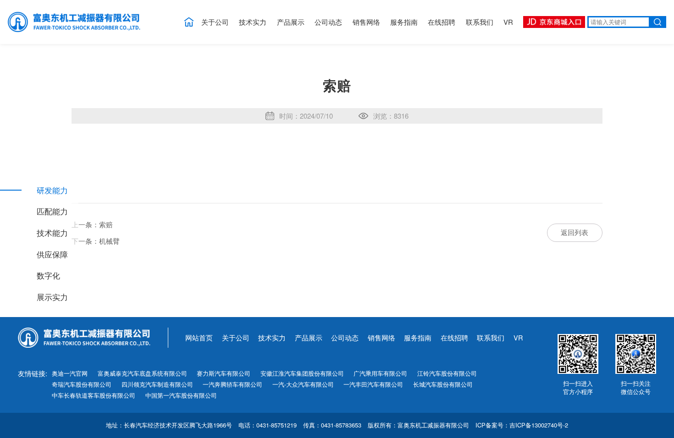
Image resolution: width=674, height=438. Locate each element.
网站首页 (199, 337)
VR (508, 22)
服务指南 (404, 22)
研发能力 (52, 190)
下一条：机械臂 (96, 241)
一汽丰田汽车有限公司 (373, 384)
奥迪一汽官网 (70, 373)
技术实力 (252, 22)
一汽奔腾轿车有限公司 (232, 384)
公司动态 (328, 22)
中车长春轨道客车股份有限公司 (93, 395)
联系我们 (479, 22)
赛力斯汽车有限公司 (223, 373)
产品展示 (290, 22)
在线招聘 (441, 22)
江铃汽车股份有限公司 (447, 373)
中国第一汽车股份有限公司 (181, 395)
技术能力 (52, 233)
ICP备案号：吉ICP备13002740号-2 (521, 425)
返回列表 (574, 232)
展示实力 (52, 297)
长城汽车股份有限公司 (443, 384)
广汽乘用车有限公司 (380, 373)
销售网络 (366, 22)
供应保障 (52, 254)
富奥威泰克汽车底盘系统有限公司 (142, 373)
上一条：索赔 (92, 224)
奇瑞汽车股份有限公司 (81, 384)
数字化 (48, 275)
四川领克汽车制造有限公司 (157, 384)
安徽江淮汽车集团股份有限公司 (302, 373)
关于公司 (215, 22)
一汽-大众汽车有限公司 (303, 384)
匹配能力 (52, 211)
